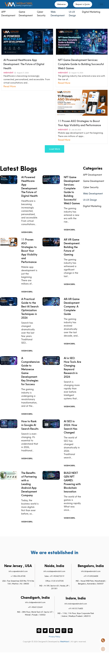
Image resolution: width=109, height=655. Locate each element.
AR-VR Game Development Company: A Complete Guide (71, 306)
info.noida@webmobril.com (54, 571)
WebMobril (64, 641)
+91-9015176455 (75, 608)
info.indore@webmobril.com (75, 603)
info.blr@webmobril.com (90, 571)
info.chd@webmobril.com (35, 602)
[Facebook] (39, 630)
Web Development (93, 193)
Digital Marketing (91, 11)
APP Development (92, 174)
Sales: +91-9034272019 (54, 576)
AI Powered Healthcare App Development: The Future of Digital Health (23, 64)
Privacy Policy (54, 636)
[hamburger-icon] (101, 4)
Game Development (93, 181)
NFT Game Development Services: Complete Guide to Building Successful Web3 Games (81, 64)
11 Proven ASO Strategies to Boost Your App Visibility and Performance (29, 251)
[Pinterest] (70, 630)
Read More (9, 86)
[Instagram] (64, 630)
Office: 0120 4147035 (54, 581)
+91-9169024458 (91, 576)
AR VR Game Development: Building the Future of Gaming (72, 247)
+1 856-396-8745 (18, 576)
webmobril (8, 72)
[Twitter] (45, 630)
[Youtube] (57, 630)
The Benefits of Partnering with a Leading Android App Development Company (29, 484)
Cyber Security (90, 187)
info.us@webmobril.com (18, 571)
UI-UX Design (90, 199)
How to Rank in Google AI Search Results (30, 425)
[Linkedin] (51, 630)
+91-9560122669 (35, 607)
